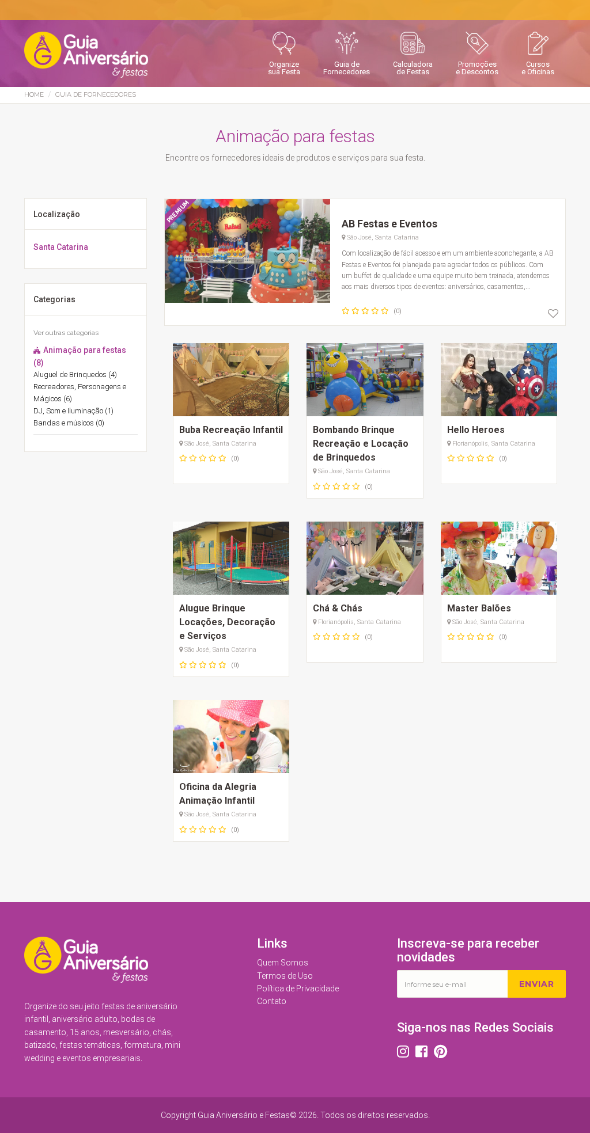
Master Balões (479, 608)
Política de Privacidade (298, 988)
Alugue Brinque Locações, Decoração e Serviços (227, 622)
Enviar (536, 984)
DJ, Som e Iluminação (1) (73, 410)
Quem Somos (282, 962)
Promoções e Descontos (477, 68)
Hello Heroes (476, 429)
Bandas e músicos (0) (68, 423)
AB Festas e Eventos (389, 224)
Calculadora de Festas (413, 68)
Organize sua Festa (284, 68)
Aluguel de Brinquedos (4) (75, 374)
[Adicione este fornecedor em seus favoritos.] (553, 313)
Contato (271, 1001)
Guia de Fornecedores (346, 68)
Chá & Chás (337, 608)
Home (34, 94)
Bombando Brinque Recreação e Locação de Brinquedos (361, 443)
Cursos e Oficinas (537, 68)
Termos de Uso (285, 975)
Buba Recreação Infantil (231, 429)
